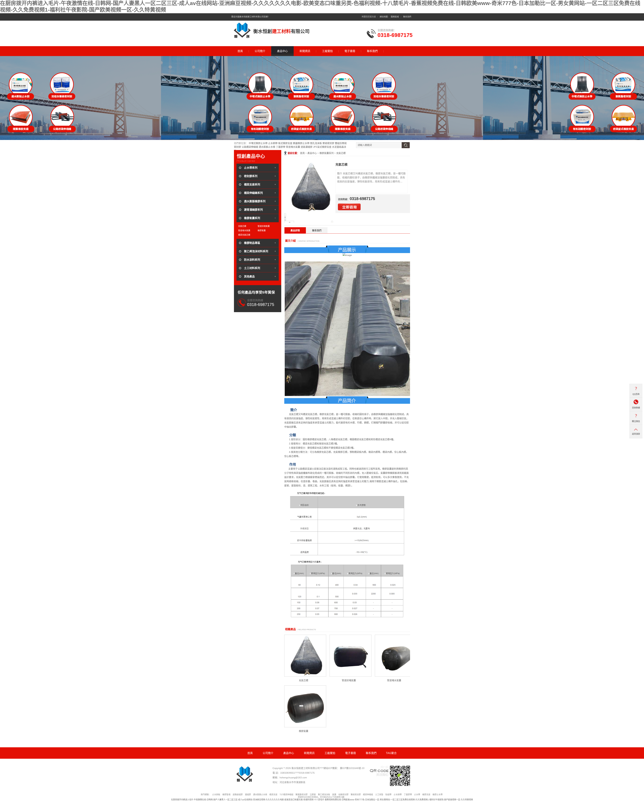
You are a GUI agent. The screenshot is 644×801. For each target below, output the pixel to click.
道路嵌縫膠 (238, 794)
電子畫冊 (349, 51)
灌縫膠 (248, 794)
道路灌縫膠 (306, 146)
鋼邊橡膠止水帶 (301, 143)
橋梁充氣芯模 (244, 235)
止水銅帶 (273, 143)
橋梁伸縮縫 (368, 794)
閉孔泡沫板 (316, 143)
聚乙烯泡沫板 (324, 794)
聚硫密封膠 (328, 143)
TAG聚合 (391, 753)
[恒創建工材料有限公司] (242, 30)
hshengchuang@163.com (293, 777)
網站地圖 (384, 17)
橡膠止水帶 (438, 794)
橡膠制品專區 (252, 242)
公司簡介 (260, 51)
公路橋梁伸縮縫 (250, 146)
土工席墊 (379, 794)
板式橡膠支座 (285, 143)
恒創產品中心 (251, 156)
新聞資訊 (305, 51)
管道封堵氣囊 (349, 680)
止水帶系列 (250, 167)
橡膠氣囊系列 (326, 153)
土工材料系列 (252, 268)
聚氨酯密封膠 (302, 794)
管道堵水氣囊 (293, 146)
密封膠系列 (250, 176)
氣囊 (334, 794)
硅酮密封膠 (343, 794)
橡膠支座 (426, 794)
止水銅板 (216, 794)
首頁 (240, 51)
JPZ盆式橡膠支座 (322, 146)
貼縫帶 (388, 794)
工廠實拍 (327, 51)
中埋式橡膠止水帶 (258, 143)
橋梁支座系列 (252, 184)
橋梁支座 (273, 794)
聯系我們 (407, 17)
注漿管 (313, 794)
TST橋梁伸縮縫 (286, 794)
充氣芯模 (341, 153)
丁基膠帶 (280, 146)
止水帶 (417, 794)
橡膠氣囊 (303, 731)
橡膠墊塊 (226, 794)
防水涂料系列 (252, 259)
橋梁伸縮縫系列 (253, 192)
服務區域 (395, 17)
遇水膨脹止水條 (267, 146)
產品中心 (282, 51)
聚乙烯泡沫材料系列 (256, 251)
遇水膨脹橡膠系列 (254, 201)
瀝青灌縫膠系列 (253, 209)
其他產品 (249, 276)
